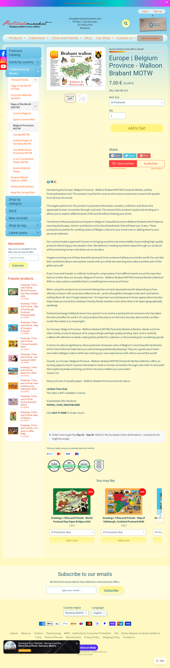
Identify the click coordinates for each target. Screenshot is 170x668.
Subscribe (18, 265)
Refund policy (73, 637)
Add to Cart (72, 540)
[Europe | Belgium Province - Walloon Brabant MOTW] (70, 98)
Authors (38, 633)
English (98, 613)
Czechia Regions (22, 113)
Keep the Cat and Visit (23, 192)
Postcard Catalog (15, 53)
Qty (111, 110)
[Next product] (160, 516)
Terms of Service (53, 637)
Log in (145, 11)
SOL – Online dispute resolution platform (137, 633)
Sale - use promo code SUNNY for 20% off (85, 3)
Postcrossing (53, 633)
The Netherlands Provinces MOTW (22, 151)
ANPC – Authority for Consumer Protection (87, 633)
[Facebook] (3, 53)
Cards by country (25, 63)
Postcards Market (84, 652)
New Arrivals (18, 218)
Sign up (157, 11)
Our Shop (105, 38)
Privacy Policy (91, 637)
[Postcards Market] (27, 23)
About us (26, 633)
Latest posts (25, 233)
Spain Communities (24, 119)
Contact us (126, 38)
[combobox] (71, 532)
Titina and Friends (66, 38)
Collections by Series (25, 71)
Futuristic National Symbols (21, 96)
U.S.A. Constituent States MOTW (23, 160)
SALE (88, 38)
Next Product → (158, 168)
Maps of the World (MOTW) (25, 105)
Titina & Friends (25, 80)
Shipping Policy (111, 637)
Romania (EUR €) (74, 613)
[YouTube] (3, 66)
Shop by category (15, 201)
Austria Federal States (21, 169)
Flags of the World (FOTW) (21, 87)
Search (14, 633)
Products (17, 38)
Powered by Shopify (85, 654)
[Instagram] (3, 59)
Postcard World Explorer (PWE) (19, 179)
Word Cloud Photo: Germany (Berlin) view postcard (39, 645)
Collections (39, 38)
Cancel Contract (150, 38)
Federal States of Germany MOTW (22, 142)
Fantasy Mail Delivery (22, 186)
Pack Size (114, 97)
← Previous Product (117, 168)
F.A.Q (38, 637)
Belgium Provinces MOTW (23, 127)
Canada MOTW (21, 134)
